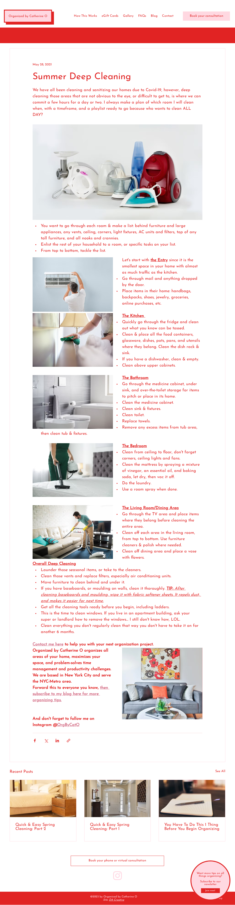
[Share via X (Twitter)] (46, 740)
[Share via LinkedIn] (57, 740)
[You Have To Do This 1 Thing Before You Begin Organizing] (192, 798)
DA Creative (116, 900)
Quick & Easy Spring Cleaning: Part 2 (35, 827)
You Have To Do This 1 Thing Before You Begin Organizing (191, 827)
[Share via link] (68, 740)
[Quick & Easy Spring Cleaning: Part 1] (117, 798)
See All (220, 771)
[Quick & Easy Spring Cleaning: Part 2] (43, 798)
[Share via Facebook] (35, 740)
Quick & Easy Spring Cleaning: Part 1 (109, 827)
